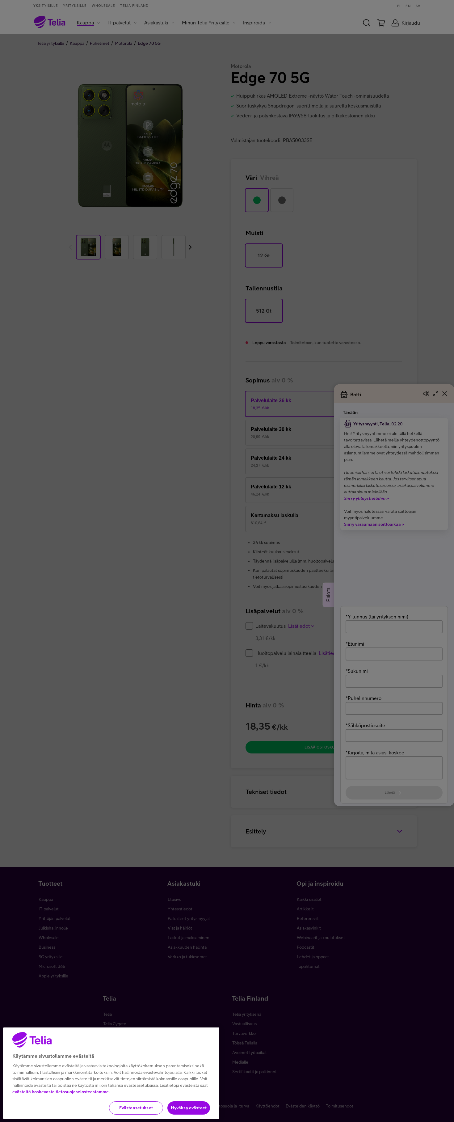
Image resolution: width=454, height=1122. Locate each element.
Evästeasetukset (136, 1107)
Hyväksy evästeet (189, 1107)
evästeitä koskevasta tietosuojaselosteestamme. (61, 1091)
